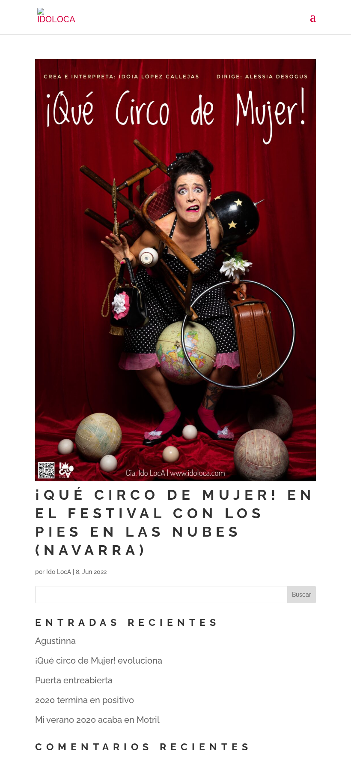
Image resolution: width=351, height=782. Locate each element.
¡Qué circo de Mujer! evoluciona (98, 660)
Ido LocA (58, 571)
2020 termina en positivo (84, 700)
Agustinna (55, 641)
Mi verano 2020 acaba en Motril (97, 720)
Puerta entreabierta (74, 680)
